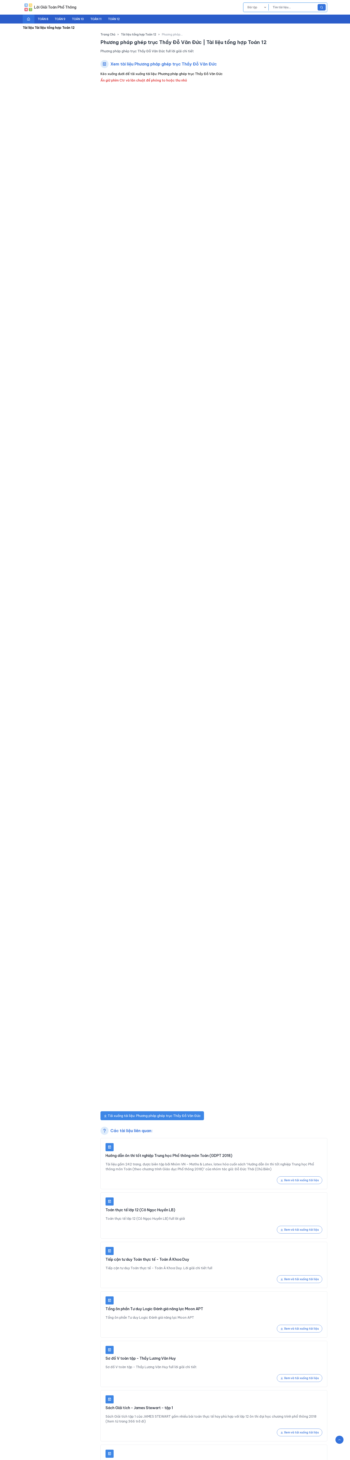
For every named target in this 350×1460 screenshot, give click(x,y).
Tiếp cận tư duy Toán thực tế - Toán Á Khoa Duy (147, 1259)
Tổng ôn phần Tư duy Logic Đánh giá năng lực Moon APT (154, 1309)
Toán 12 (114, 19)
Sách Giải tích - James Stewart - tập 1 (139, 1407)
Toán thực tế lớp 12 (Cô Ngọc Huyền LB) (140, 1210)
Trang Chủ (107, 34)
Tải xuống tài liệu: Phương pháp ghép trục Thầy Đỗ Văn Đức (154, 1116)
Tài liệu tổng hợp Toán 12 (138, 34)
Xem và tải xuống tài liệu (301, 1180)
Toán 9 (60, 19)
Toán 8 (43, 19)
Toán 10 (78, 19)
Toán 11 (95, 19)
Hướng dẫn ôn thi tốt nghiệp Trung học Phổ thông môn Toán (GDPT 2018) (169, 1155)
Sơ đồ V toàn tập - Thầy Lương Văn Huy (141, 1358)
